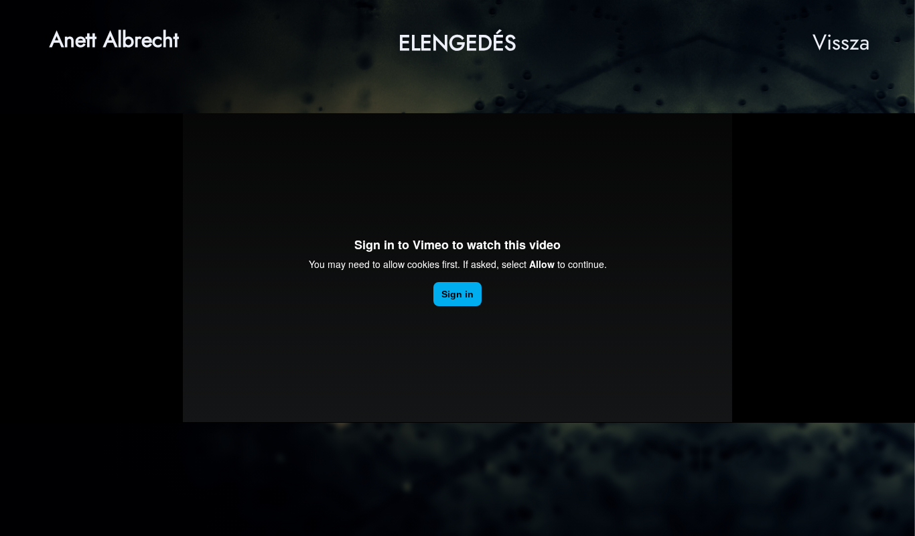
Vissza (841, 42)
